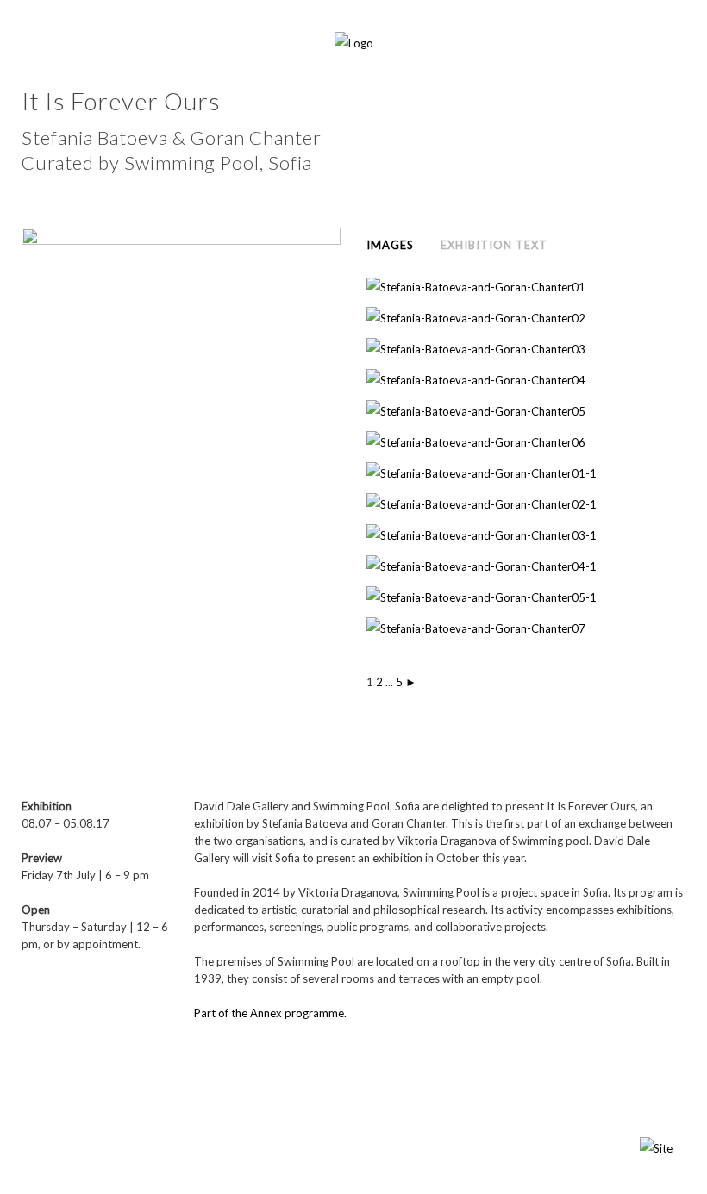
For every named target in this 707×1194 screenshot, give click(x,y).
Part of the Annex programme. (270, 1013)
